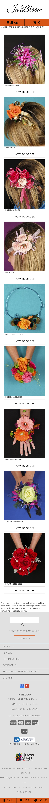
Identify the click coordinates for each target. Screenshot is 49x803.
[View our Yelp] (27, 687)
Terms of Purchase (32, 787)
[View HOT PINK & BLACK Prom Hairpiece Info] (24, 184)
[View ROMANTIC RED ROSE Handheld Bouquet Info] (24, 558)
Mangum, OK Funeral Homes (17, 768)
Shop (14, 22)
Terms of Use (24, 792)
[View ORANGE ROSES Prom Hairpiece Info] (24, 121)
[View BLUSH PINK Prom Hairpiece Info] (24, 246)
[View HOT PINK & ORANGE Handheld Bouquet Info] (24, 371)
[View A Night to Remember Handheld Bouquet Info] (24, 495)
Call (9, 800)
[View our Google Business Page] (22, 687)
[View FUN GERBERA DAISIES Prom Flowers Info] (24, 433)
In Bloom (24, 9)
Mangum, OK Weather (11, 778)
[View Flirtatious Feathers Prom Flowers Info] (24, 308)
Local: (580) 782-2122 (24, 709)
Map (25, 800)
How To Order (24, 92)
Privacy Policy (12, 787)
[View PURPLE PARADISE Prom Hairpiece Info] (24, 59)
